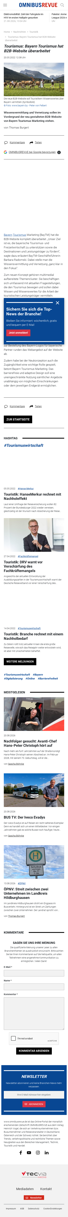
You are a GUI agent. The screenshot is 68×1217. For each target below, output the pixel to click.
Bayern (8, 234)
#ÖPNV (22, 883)
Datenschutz (33, 1209)
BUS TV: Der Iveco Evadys (24, 817)
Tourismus (19, 234)
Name (7, 980)
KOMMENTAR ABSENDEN (34, 1050)
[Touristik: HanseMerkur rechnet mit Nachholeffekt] (34, 467)
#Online (30, 678)
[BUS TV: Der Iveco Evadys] (34, 790)
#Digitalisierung (13, 678)
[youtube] (29, 1152)
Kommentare (17, 142)
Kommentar (10, 994)
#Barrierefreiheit (48, 678)
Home (7, 32)
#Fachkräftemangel (28, 556)
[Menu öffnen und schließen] (6, 5)
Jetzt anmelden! (18, 332)
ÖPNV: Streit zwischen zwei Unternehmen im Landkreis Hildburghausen (26, 893)
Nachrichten (19, 32)
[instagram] (38, 1152)
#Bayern (38, 674)
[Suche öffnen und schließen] (61, 5)
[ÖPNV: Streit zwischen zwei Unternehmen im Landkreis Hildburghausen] (34, 862)
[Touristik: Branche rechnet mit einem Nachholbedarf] (34, 607)
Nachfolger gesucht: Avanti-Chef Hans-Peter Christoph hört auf (30, 743)
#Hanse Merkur (26, 488)
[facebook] (20, 1152)
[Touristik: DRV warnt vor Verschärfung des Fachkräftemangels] (34, 535)
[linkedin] (47, 1152)
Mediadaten (25, 1189)
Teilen (38, 142)
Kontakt (46, 1189)
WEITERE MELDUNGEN (20, 661)
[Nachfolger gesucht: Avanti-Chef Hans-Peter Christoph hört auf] (34, 714)
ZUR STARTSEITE (18, 419)
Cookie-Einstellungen (52, 1209)
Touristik (33, 32)
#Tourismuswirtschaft (23, 445)
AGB (22, 1209)
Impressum (11, 1209)
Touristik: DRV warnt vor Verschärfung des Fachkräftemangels (23, 566)
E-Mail (7, 967)
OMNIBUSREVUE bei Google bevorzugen (32, 152)
